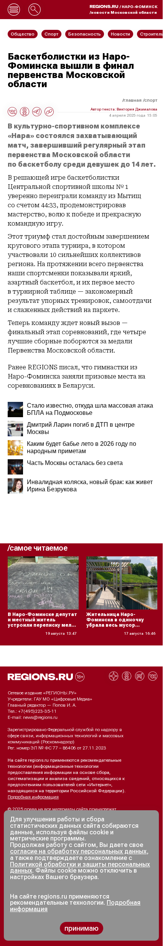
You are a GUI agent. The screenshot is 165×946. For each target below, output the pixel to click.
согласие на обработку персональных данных (78, 851)
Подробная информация (33, 797)
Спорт (150, 100)
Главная (133, 100)
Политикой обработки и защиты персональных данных (80, 867)
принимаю (81, 928)
